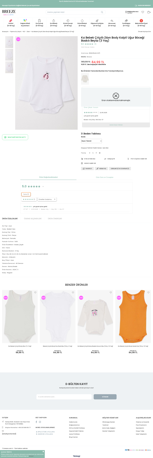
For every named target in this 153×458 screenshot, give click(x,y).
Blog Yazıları (73, 437)
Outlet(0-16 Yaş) (11, 24)
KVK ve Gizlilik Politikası (77, 428)
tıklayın (31, 456)
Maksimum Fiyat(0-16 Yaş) (141, 24)
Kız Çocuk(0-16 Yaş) (39, 24)
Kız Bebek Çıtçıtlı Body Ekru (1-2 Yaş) (19, 346)
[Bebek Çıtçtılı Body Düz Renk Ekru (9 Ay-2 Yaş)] (58, 316)
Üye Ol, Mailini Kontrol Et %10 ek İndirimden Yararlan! (76, 1)
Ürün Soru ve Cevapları (104, 177)
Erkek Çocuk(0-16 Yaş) (68, 24)
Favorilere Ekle (35, 292)
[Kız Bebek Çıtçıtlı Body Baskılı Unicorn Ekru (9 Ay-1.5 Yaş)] (95, 316)
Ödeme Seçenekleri (33, 219)
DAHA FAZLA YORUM (116, 125)
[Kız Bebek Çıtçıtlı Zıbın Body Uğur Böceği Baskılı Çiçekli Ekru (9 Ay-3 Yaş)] (85, 79)
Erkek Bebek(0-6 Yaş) (82, 24)
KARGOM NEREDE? (144, 5)
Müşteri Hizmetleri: (18, 427)
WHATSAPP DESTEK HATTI (16, 137)
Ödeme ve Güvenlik (142, 422)
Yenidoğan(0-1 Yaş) (126, 24)
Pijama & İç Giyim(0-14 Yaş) (97, 24)
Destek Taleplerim (108, 431)
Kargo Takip (140, 431)
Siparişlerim (140, 428)
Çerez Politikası (74, 434)
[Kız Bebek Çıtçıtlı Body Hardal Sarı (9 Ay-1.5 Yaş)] (133, 316)
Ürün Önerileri (55, 219)
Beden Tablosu (92, 133)
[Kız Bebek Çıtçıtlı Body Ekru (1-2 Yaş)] (20, 316)
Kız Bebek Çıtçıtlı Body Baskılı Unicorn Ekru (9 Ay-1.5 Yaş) (95, 346)
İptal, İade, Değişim (108, 428)
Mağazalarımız (74, 425)
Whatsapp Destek (108, 422)
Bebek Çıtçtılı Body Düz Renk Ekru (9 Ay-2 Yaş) (57, 346)
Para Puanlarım (141, 425)
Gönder (105, 397)
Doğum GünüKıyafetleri (25, 24)
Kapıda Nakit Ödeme (76, 431)
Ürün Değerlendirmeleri (48, 177)
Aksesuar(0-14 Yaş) (112, 24)
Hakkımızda (73, 422)
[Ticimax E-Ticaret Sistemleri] (76, 456)
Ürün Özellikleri (10, 219)
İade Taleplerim (141, 434)
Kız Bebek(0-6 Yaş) (53, 24)
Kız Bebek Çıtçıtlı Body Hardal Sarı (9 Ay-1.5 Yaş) (133, 346)
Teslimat (105, 425)
